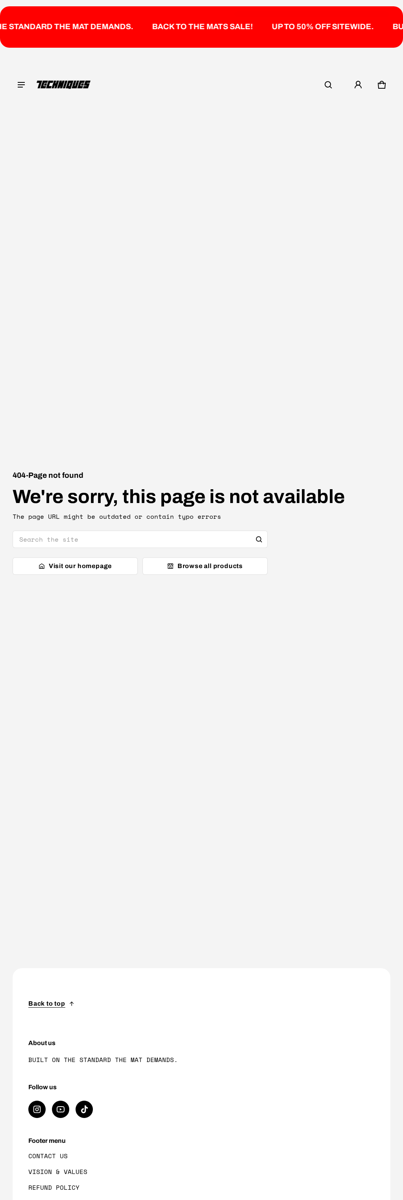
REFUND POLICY (53, 1187)
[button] (328, 84)
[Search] (259, 539)
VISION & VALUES (57, 1171)
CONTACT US (48, 1156)
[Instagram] (37, 1109)
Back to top (46, 1003)
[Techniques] (63, 84)
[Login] (358, 84)
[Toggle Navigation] (21, 84)
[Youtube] (60, 1109)
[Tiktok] (84, 1109)
